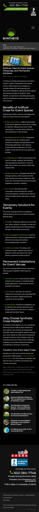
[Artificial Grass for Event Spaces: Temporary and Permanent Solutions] (17, 60)
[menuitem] (32, 27)
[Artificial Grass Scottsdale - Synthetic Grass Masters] (16, 34)
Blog (5, 45)
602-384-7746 (19, 5)
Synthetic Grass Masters (21, 76)
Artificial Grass (11, 367)
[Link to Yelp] (31, 509)
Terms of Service (7, 507)
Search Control (8, 497)
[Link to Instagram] (34, 509)
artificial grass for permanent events (13, 372)
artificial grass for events (24, 369)
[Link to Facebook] (29, 509)
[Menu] (32, 27)
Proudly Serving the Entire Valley (22, 476)
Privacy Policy (6, 500)
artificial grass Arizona (22, 367)
